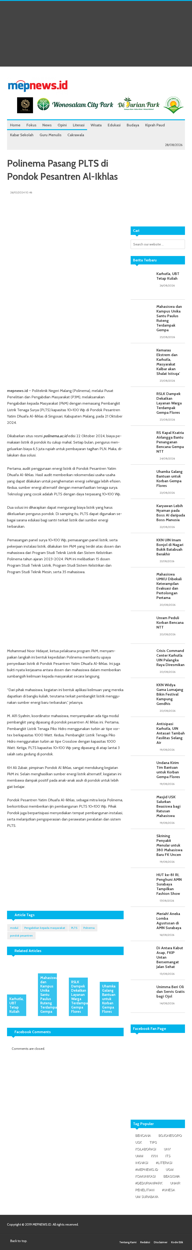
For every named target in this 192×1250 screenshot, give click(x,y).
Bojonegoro (170, 1135)
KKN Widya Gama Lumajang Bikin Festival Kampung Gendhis (169, 694)
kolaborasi (145, 1149)
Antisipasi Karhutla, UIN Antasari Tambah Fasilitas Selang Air (170, 733)
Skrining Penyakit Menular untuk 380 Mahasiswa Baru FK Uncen (169, 845)
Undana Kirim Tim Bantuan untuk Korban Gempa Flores (168, 770)
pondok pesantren (21, 935)
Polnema (89, 928)
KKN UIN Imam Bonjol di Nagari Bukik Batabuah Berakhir (169, 547)
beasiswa (171, 1176)
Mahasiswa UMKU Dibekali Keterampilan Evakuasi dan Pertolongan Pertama (169, 586)
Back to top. (18, 1241)
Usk (138, 1142)
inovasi (141, 1162)
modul (14, 928)
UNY (167, 1149)
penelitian (144, 1190)
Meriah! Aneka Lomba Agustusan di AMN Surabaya (168, 920)
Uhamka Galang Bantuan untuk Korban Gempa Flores (108, 999)
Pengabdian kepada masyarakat (44, 928)
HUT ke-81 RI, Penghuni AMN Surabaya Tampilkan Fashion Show (169, 884)
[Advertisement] (96, 34)
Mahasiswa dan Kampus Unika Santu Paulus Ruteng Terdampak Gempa (49, 995)
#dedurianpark (148, 1183)
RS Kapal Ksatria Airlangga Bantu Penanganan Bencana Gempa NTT (170, 442)
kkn (154, 1156)
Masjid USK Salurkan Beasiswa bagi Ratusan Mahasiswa (168, 806)
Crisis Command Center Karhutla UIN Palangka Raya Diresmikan (170, 657)
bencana (143, 1135)
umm (139, 1156)
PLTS (74, 928)
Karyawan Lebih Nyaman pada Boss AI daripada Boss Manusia (170, 513)
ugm (169, 1169)
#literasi (164, 1162)
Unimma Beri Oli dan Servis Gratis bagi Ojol (170, 991)
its (167, 1156)
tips (153, 1142)
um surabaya (146, 1196)
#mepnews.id (146, 1169)
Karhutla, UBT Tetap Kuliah (16, 1005)
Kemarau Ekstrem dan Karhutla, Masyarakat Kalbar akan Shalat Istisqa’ (168, 362)
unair (175, 1183)
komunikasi (145, 1176)
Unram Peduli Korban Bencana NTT (170, 622)
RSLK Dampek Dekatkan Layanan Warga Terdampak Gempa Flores (80, 997)
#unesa (168, 1190)
